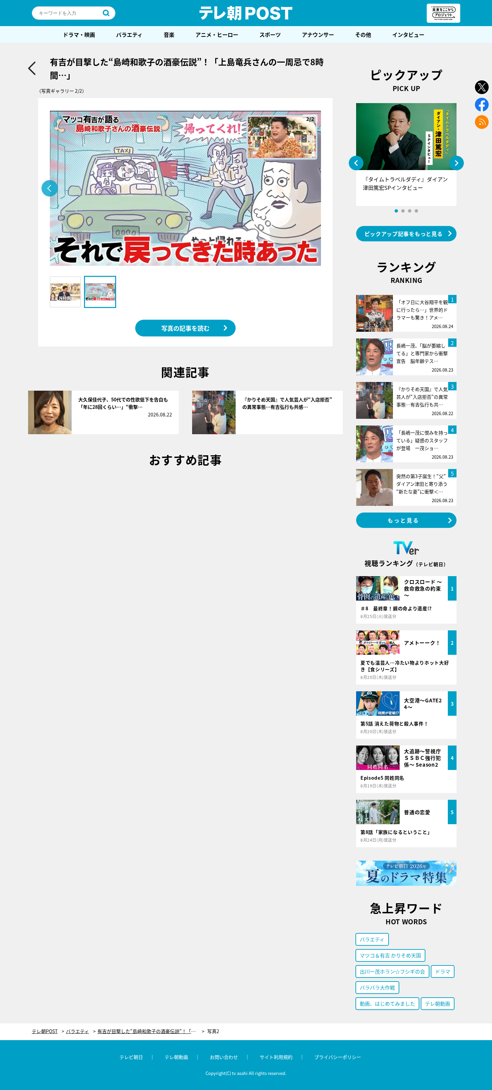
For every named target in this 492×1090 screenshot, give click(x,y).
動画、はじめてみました (387, 1003)
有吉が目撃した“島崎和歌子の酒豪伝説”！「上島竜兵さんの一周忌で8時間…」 (150, 1031)
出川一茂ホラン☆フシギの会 (392, 971)
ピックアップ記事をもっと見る (403, 234)
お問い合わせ (224, 1057)
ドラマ (442, 971)
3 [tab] (409, 211)
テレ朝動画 (437, 1003)
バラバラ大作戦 (377, 987)
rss (482, 122)
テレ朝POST (246, 13)
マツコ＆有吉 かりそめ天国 (390, 955)
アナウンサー (318, 34)
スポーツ (270, 34)
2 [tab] (403, 211)
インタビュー (408, 34)
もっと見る (404, 520)
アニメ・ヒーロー (216, 34)
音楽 (169, 34)
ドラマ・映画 (79, 34)
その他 (363, 34)
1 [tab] (396, 211)
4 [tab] (416, 211)
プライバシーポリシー (337, 1057)
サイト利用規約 (276, 1057)
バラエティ (129, 34)
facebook (482, 104)
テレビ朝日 (131, 1057)
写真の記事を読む (185, 328)
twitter (482, 87)
